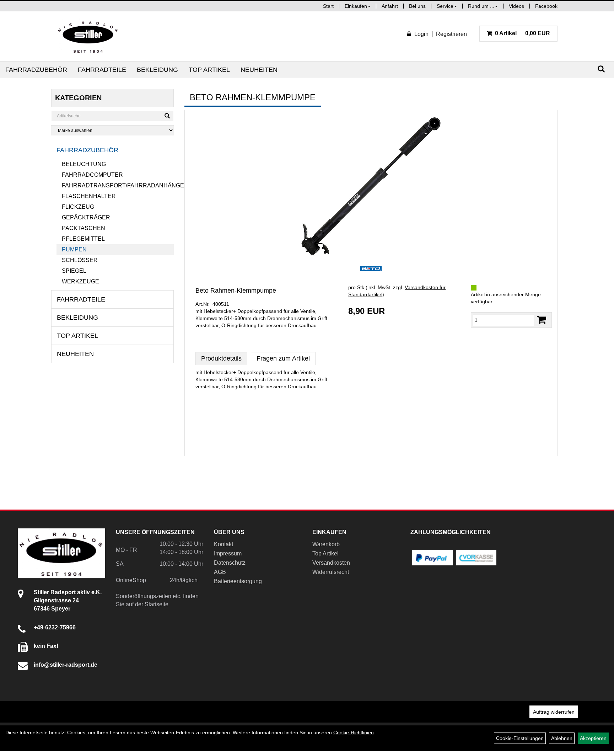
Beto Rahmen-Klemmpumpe (235, 290)
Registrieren (451, 34)
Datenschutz (230, 563)
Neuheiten (259, 69)
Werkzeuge (80, 281)
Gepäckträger (86, 217)
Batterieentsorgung (238, 581)
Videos (516, 6)
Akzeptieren (593, 738)
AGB (220, 572)
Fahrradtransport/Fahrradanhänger (118, 185)
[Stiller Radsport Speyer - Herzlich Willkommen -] (88, 36)
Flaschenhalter (89, 196)
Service (445, 6)
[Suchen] (601, 69)
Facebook (546, 6)
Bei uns (417, 6)
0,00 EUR (522, 33)
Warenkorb (326, 544)
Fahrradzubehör (36, 69)
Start (328, 6)
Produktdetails (221, 358)
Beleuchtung (84, 164)
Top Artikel (209, 69)
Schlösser (80, 260)
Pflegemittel (83, 239)
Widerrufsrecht (330, 572)
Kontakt (223, 544)
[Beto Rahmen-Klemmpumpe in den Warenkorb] (541, 320)
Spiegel (74, 271)
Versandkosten (331, 563)
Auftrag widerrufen (554, 712)
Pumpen (74, 249)
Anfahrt (390, 6)
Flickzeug (78, 207)
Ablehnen (561, 738)
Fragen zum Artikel (283, 358)
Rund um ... (481, 6)
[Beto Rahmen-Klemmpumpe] (371, 186)
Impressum (228, 553)
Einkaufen (356, 6)
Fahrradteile (102, 69)
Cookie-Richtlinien (353, 732)
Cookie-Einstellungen (520, 738)
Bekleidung (157, 69)
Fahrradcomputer (92, 175)
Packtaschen (83, 228)
